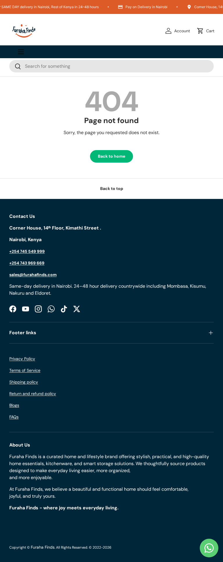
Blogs (14, 405)
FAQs (14, 416)
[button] (207, 30)
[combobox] (111, 66)
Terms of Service (24, 370)
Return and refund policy (32, 393)
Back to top (111, 188)
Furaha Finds (43, 547)
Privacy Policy (22, 358)
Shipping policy (23, 382)
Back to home (111, 156)
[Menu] (21, 51)
